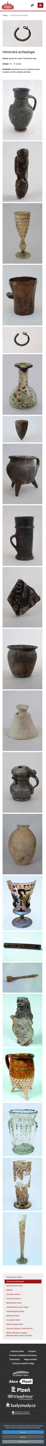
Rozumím (23, 1432)
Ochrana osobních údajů (23, 1363)
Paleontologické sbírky (15, 1311)
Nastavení (23, 1437)
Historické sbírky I (13, 1294)
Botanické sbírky (12, 1316)
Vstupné (32, 1351)
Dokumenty (14, 1359)
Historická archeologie (15, 1281)
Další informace (23, 1442)
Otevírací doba (17, 1351)
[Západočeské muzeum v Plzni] (12, 7)
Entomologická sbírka (14, 1324)
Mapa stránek (30, 1359)
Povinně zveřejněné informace (23, 1355)
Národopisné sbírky (14, 1303)
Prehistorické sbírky (14, 1277)
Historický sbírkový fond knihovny (19, 1328)
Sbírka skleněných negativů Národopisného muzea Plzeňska (19, 1334)
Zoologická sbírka (13, 1320)
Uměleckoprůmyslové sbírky (17, 1307)
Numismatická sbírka (14, 1286)
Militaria (9, 1290)
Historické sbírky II (13, 1298)
